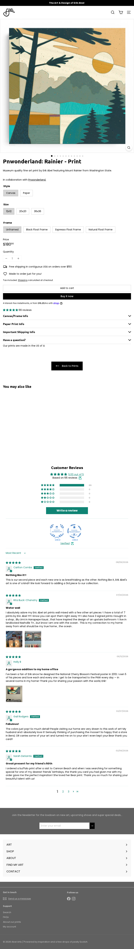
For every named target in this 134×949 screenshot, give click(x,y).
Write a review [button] (67, 511)
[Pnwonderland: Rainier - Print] (25, 419)
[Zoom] (129, 147)
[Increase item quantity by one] (18, 258)
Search (7, 912)
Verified (65, 543)
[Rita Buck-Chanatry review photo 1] (14, 639)
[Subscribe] (92, 826)
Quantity (8, 251)
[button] (11, 310)
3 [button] (68, 791)
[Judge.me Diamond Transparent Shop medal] (74, 531)
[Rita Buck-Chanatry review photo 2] (33, 639)
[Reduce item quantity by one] (6, 258)
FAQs (6, 917)
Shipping (22, 280)
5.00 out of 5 (76, 474)
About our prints (12, 922)
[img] (13, 562)
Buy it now (67, 296)
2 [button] (63, 791)
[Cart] (121, 12)
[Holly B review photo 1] (14, 693)
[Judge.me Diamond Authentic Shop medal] (57, 531)
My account (9, 926)
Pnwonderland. (37, 179)
